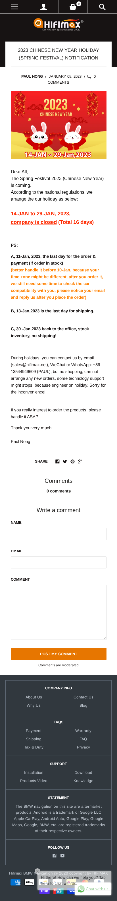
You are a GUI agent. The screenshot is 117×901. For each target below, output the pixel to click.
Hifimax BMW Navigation (31, 873)
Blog (83, 705)
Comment (20, 579)
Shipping (33, 739)
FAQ (83, 739)
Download (83, 772)
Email (16, 551)
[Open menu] (14, 6)
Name (16, 522)
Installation (33, 772)
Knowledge (83, 781)
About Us (34, 697)
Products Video (33, 781)
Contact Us (83, 697)
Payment (33, 731)
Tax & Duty (33, 747)
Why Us (34, 705)
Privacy (83, 747)
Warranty (83, 731)
